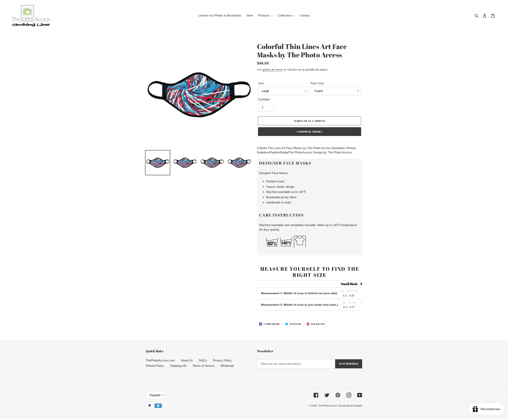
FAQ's (203, 360)
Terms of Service (203, 365)
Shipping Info (178, 365)
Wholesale (227, 365)
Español (155, 395)
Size (261, 83)
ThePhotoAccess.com (160, 360)
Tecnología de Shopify (350, 405)
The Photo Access (327, 405)
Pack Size (317, 83)
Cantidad (263, 99)
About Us (187, 360)
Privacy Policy (222, 360)
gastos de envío (272, 69)
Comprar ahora (309, 131)
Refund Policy (155, 365)
